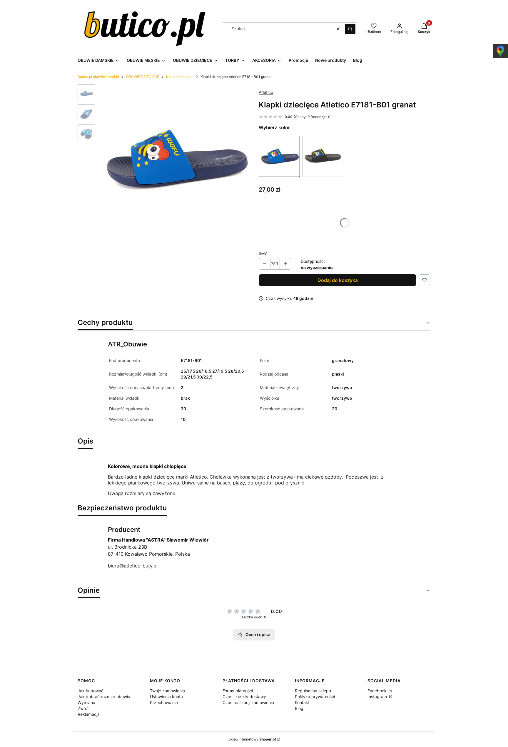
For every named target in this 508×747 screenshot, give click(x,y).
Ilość (263, 253)
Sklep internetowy (252, 739)
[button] (350, 29)
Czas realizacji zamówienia (248, 702)
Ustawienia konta (166, 696)
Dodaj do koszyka (337, 280)
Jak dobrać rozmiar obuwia (104, 696)
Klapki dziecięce (179, 76)
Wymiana (86, 702)
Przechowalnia (164, 702)
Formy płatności (238, 690)
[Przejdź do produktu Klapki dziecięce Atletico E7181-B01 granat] (279, 156)
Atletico (266, 92)
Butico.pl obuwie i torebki (98, 76)
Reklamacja (89, 714)
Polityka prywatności (315, 696)
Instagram (377, 696)
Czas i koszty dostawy (244, 696)
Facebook (377, 690)
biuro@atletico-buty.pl (133, 566)
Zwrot (83, 708)
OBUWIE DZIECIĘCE (142, 76)
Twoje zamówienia (167, 690)
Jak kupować (90, 690)
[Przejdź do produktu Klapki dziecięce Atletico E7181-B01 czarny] (322, 156)
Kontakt (302, 702)
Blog (299, 708)
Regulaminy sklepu (313, 690)
